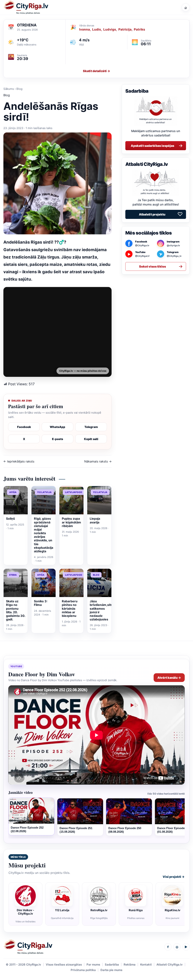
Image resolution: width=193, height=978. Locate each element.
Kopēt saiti (91, 439)
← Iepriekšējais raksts (18, 461)
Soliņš (10, 518)
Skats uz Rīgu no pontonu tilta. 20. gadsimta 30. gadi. (15, 610)
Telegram (91, 427)
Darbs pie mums (111, 970)
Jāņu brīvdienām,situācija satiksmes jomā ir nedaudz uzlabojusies (104, 610)
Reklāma (130, 964)
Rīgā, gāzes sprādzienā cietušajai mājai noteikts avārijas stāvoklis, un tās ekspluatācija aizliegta (43, 535)
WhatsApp (57, 427)
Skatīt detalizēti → (96, 71)
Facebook (24, 427)
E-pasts (57, 439)
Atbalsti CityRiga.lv (169, 964)
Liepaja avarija (95, 520)
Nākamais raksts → (98, 461)
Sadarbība (112, 964)
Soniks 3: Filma (40, 603)
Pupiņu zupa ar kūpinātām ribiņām (71, 522)
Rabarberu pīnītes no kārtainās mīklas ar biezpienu (69, 608)
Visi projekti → (174, 877)
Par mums (93, 964)
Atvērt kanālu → (169, 677)
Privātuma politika (83, 970)
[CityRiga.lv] (27, 947)
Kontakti (146, 964)
